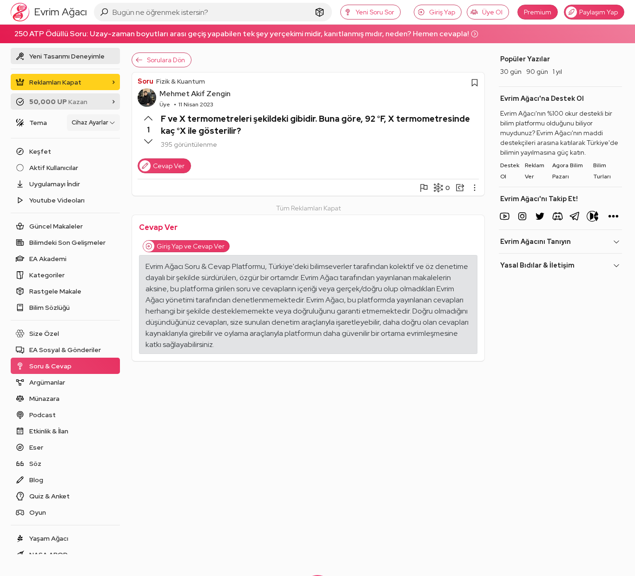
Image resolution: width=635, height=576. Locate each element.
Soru (145, 81)
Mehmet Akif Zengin (195, 93)
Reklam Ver (534, 171)
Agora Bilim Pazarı (567, 171)
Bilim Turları (602, 171)
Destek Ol (509, 171)
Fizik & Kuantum (180, 81)
